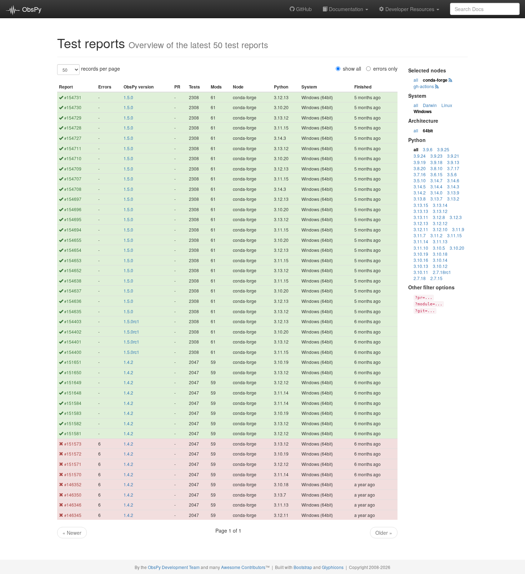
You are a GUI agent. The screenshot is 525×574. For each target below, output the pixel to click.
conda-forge (435, 80)
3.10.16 (421, 260)
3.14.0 (436, 192)
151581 (72, 433)
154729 (72, 118)
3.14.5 (420, 186)
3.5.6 (452, 174)
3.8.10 (436, 168)
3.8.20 (420, 168)
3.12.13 (421, 223)
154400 (72, 352)
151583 (72, 413)
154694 (72, 230)
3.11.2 (436, 235)
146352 (72, 484)
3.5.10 (420, 180)
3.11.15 (454, 235)
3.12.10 (440, 229)
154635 (72, 311)
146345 (72, 515)
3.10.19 (421, 254)
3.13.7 (436, 198)
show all (352, 68)
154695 (72, 219)
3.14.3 (453, 186)
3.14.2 (420, 192)
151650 (72, 372)
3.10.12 (440, 266)
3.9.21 (453, 156)
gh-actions (424, 86)
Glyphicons (333, 567)
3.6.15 (436, 174)
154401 (72, 342)
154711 (72, 148)
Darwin (430, 105)
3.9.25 (443, 149)
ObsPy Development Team (174, 567)
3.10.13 (421, 266)
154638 (72, 281)
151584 (72, 403)
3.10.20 (457, 248)
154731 (72, 97)
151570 (72, 474)
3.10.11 (421, 272)
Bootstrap (303, 567)
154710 (72, 158)
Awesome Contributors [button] (243, 567)
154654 (72, 250)
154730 (72, 107)
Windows (423, 111)
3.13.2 (453, 198)
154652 (72, 270)
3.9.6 (427, 149)
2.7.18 (420, 278)
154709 (72, 169)
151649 (72, 382)
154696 (72, 209)
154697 (72, 199)
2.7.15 (436, 278)
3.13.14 (440, 205)
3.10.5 (439, 248)
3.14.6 (453, 180)
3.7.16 (420, 174)
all (416, 80)
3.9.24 (420, 156)
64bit (428, 130)
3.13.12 (440, 211)
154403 (72, 321)
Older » (383, 532)
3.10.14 (440, 260)
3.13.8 (420, 198)
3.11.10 (421, 248)
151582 (72, 423)
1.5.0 (128, 97)
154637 (72, 291)
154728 (72, 128)
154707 (72, 179)
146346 (72, 505)
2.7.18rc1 (442, 272)
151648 (72, 393)
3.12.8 (439, 217)
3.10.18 (440, 254)
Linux (446, 105)
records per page (100, 68)
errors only (385, 68)
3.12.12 (440, 223)
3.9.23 (436, 156)
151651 (72, 362)
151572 (72, 454)
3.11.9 (458, 229)
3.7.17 (453, 168)
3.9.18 (436, 162)
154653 (72, 260)
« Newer (71, 532)
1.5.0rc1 (131, 321)
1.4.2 (128, 362)
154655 (72, 240)
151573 (72, 444)
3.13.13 (421, 211)
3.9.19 (420, 162)
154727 (72, 138)
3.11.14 (421, 241)
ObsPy (30, 9)
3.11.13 (440, 241)
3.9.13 (453, 162)
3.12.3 (456, 217)
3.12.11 (421, 229)
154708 (72, 189)
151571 (72, 464)
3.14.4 (436, 186)
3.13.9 (453, 192)
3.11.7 (420, 235)
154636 (72, 301)
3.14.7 (436, 180)
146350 (72, 495)
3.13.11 (421, 217)
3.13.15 (421, 205)
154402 (72, 332)
